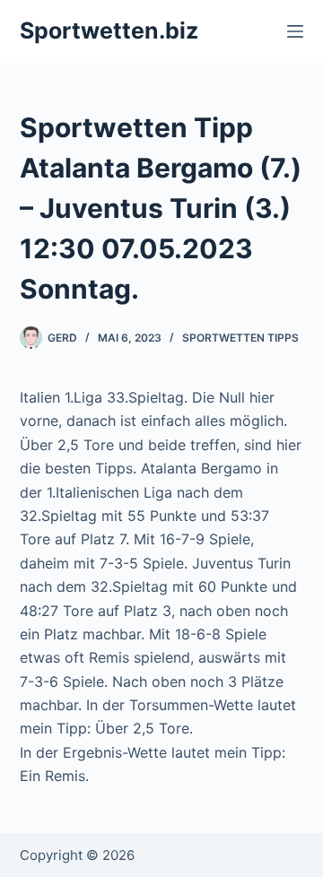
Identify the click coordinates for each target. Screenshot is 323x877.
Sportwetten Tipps (240, 337)
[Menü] (295, 31)
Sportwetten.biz (109, 30)
